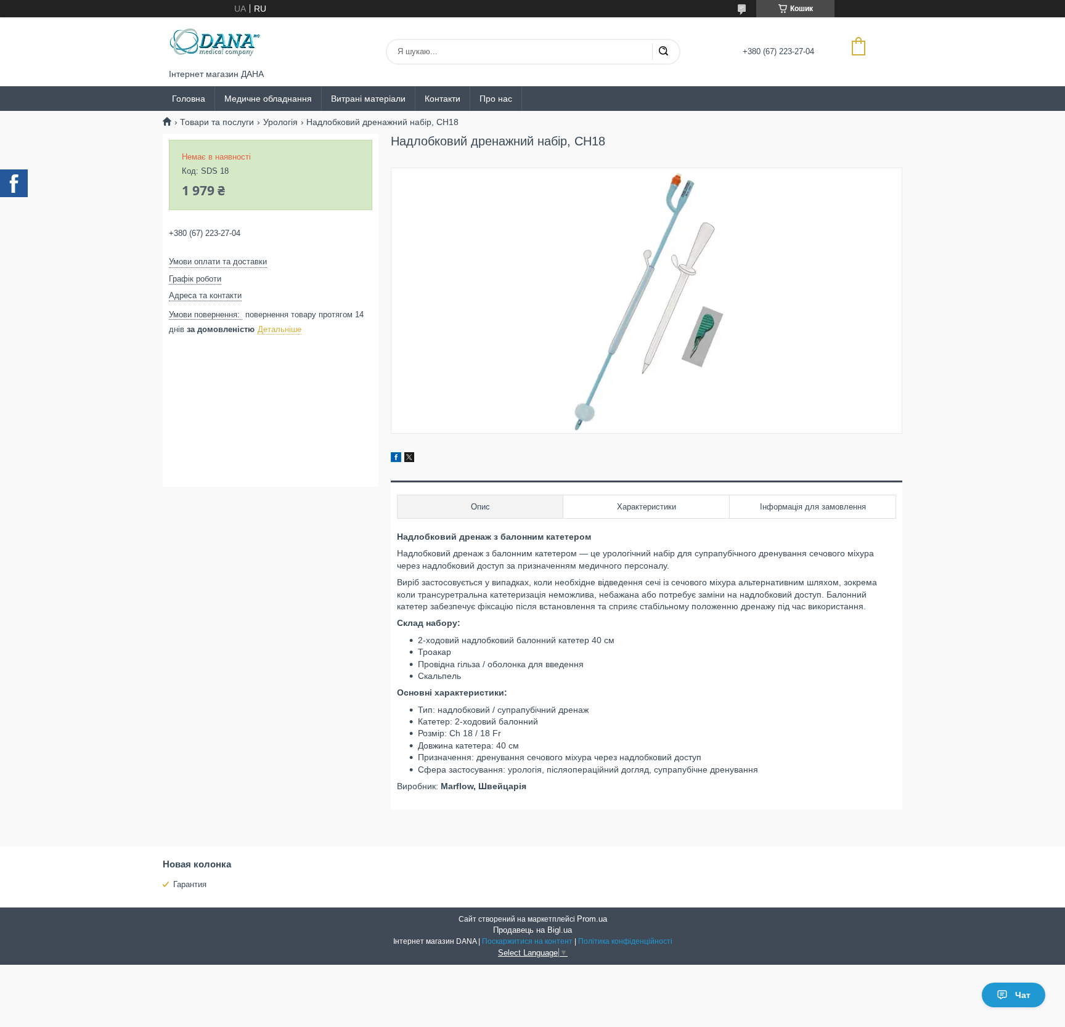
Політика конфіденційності (625, 941)
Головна (188, 99)
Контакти (442, 99)
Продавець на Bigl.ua (532, 930)
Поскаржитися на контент (527, 941)
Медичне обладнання (268, 99)
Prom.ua (592, 918)
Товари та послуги (217, 122)
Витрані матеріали (368, 99)
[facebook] (396, 459)
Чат (1022, 995)
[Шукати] (663, 51)
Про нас (495, 99)
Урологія (280, 122)
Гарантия (189, 884)
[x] (409, 459)
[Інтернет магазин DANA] (215, 43)
